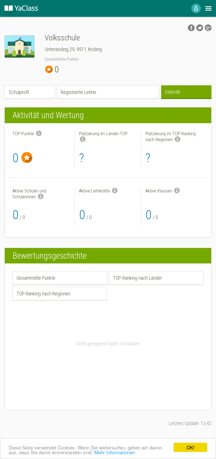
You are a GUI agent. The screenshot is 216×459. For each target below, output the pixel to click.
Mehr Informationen (114, 452)
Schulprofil (19, 92)
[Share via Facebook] (191, 27)
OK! (190, 447)
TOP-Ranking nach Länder (137, 278)
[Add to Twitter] (199, 27)
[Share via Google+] (208, 27)
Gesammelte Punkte (36, 278)
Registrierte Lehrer (78, 92)
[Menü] (208, 8)
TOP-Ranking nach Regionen (43, 294)
